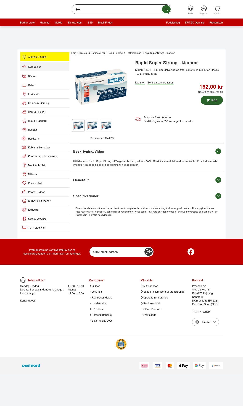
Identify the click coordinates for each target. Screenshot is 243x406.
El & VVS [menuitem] (33, 94)
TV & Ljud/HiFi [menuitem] (36, 227)
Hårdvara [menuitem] (33, 138)
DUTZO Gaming (194, 22)
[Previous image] (76, 87)
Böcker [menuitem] (32, 76)
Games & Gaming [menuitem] (38, 103)
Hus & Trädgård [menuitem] (37, 120)
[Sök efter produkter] (166, 9)
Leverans (97, 291)
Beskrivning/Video (88, 151)
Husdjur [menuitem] (32, 129)
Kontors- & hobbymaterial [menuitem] (43, 156)
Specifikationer (86, 195)
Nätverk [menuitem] (32, 174)
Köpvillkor (97, 309)
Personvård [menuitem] (35, 183)
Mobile (58, 22)
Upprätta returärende (155, 297)
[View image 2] (92, 125)
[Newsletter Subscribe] (148, 252)
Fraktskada (149, 314)
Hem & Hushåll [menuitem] (37, 112)
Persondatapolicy (102, 314)
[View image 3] (106, 125)
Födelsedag (173, 22)
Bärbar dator (27, 22)
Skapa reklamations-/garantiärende (164, 291)
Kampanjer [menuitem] (34, 66)
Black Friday (105, 22)
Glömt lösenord (152, 309)
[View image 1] (78, 125)
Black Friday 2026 (102, 320)
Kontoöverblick (152, 303)
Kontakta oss (27, 300)
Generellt (81, 179)
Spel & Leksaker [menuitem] (37, 218)
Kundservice (99, 303)
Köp (213, 100)
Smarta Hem (75, 22)
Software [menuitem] (33, 209)
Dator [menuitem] (31, 85)
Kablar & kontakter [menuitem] (39, 147)
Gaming (44, 22)
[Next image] (125, 87)
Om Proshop (202, 311)
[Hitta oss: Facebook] (190, 251)
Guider (96, 286)
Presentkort (216, 22)
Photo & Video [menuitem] (36, 192)
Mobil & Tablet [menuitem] (36, 165)
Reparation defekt (102, 297)
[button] (101, 87)
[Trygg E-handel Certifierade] (121, 344)
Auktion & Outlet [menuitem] (37, 57)
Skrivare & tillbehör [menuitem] (39, 201)
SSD (90, 22)
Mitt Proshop (150, 286)
